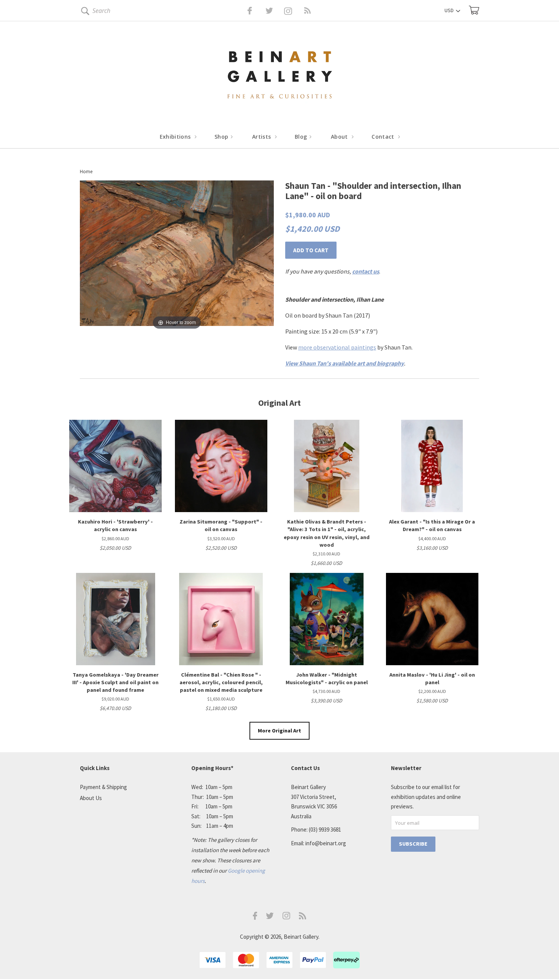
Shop (222, 136)
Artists (262, 136)
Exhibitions (176, 136)
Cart (474, 10)
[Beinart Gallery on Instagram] (286, 917)
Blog (302, 136)
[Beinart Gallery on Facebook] (244, 10)
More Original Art (279, 730)
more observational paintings (337, 347)
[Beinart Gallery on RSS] (294, 10)
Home (86, 171)
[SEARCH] (84, 12)
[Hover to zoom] (177, 255)
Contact (384, 136)
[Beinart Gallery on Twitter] (255, 10)
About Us (91, 798)
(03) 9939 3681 (325, 829)
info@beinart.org (325, 843)
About (340, 136)
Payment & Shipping (103, 787)
